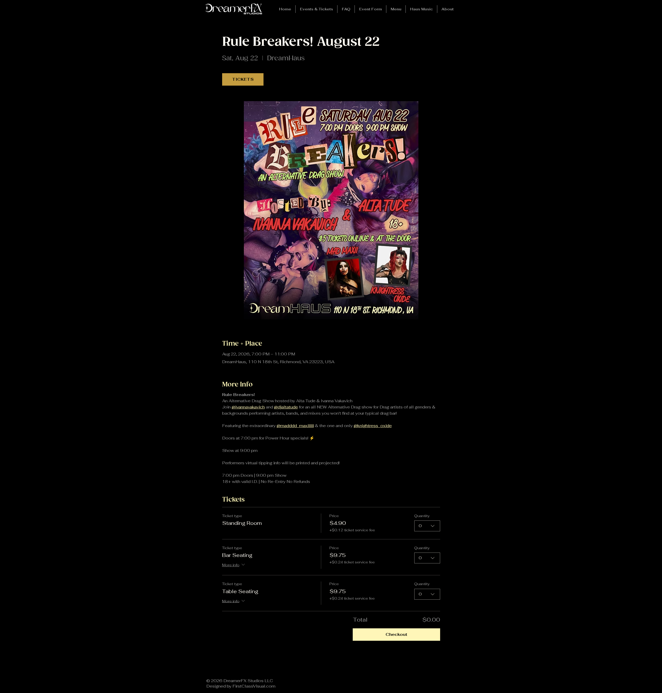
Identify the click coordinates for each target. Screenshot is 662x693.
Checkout (396, 634)
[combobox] (427, 525)
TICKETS (243, 79)
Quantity (422, 515)
